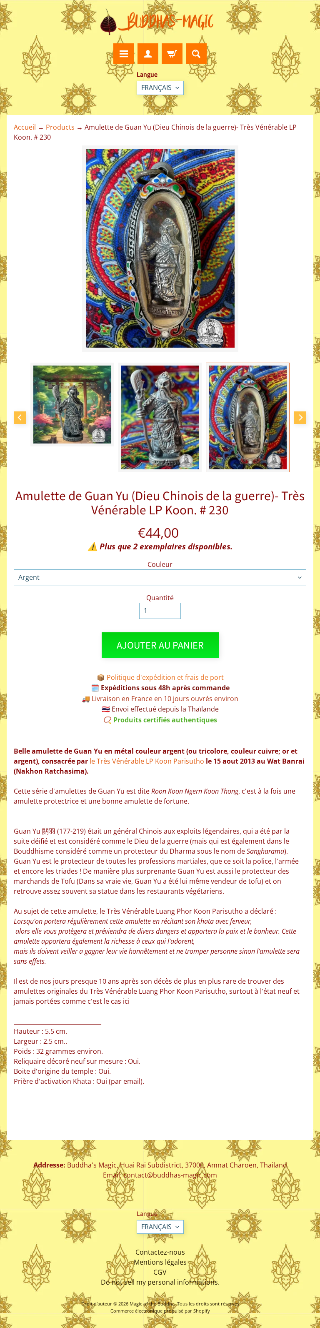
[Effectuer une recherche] (196, 53)
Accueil (25, 127)
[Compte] (148, 53)
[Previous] (20, 417)
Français (156, 87)
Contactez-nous (160, 1252)
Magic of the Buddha (152, 1303)
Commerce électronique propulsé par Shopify (160, 1311)
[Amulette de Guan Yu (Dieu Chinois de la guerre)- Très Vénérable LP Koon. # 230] (72, 404)
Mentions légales (160, 1262)
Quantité (160, 597)
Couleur (160, 564)
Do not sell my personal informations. (160, 1282)
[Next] (300, 417)
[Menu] (123, 53)
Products (60, 127)
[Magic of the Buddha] (160, 22)
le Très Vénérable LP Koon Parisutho (147, 761)
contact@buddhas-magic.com (170, 1175)
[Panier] (172, 53)
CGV (160, 1272)
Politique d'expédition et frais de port (165, 677)
